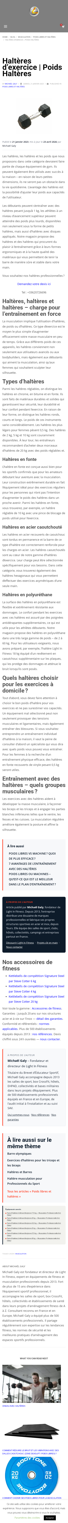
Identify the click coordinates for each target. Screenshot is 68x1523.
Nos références (40, 1115)
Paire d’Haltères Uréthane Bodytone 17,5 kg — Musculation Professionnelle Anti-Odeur (34, 1214)
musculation (20, 1254)
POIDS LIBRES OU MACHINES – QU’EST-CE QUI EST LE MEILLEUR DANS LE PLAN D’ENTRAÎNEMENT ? (32, 879)
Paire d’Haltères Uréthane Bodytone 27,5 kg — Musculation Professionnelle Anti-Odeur (34, 1234)
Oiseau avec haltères (13, 1406)
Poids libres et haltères (13, 86)
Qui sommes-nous (18, 1115)
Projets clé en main (47, 942)
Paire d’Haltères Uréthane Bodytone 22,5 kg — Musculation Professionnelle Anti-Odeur (34, 1224)
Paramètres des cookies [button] (27, 1517)
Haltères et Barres (19, 1172)
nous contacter (50, 1039)
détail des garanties (49, 1019)
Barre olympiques (19, 1153)
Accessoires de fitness (46, 1008)
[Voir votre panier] (63, 27)
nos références (42, 1034)
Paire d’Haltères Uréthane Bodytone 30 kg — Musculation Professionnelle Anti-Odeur (33, 1239)
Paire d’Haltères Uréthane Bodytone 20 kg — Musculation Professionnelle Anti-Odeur (33, 1219)
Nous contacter (14, 947)
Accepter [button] (50, 1517)
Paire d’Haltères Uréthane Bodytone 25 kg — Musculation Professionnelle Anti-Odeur (33, 1229)
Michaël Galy (11, 84)
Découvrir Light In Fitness (20, 942)
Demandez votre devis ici (34, 284)
